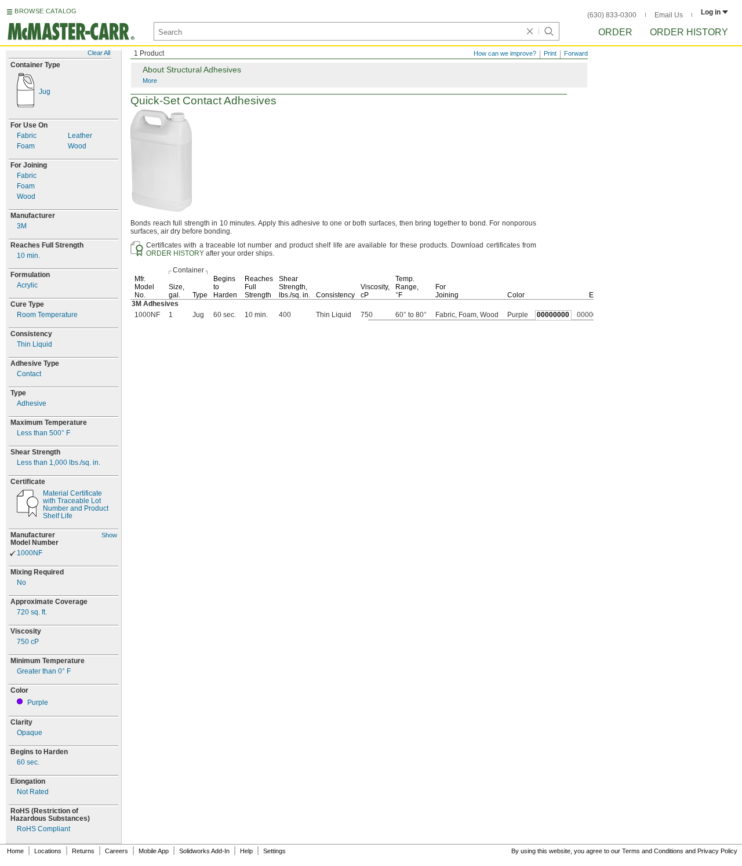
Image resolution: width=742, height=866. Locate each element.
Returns (83, 850)
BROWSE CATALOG (45, 11)
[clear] (529, 31)
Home (15, 850)
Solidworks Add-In (204, 850)
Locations (47, 850)
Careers (116, 850)
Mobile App (154, 850)
